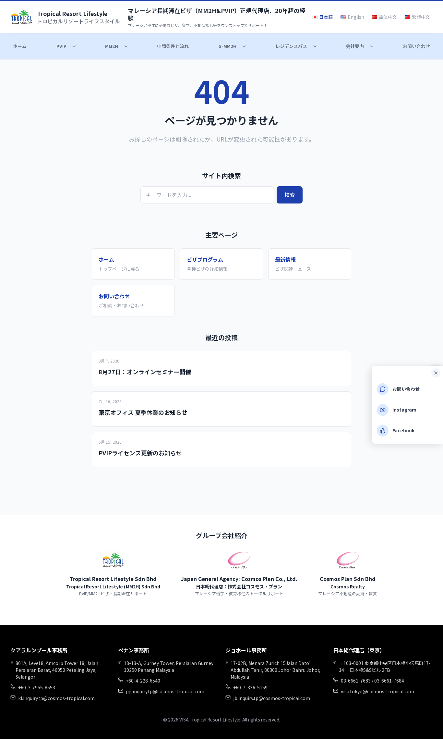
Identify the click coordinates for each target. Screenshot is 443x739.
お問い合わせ (416, 46)
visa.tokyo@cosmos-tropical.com (377, 691)
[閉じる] (435, 372)
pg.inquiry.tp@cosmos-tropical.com (165, 691)
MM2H (111, 46)
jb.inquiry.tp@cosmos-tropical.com (271, 698)
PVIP (61, 46)
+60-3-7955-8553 (36, 687)
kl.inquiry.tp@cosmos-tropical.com (56, 698)
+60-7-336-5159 (250, 687)
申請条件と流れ (173, 46)
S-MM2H (227, 46)
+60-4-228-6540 (143, 680)
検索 (289, 195)
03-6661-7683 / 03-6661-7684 (372, 680)
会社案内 (355, 46)
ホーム (20, 46)
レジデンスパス (291, 46)
